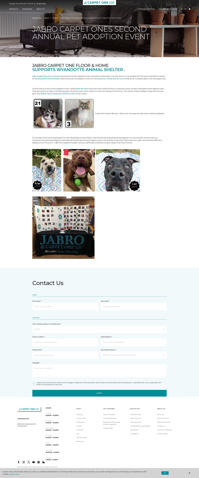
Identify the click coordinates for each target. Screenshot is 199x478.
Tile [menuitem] (77, 434)
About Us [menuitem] (160, 414)
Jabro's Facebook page (59, 91)
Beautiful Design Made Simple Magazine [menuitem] (111, 423)
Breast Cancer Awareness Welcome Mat (58, 94)
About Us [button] (40, 9)
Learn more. (14, 474)
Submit (99, 393)
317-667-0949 (41, 4)
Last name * (105, 301)
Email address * (106, 337)
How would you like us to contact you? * (46, 324)
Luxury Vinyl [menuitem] (81, 418)
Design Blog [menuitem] (107, 428)
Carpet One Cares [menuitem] (163, 422)
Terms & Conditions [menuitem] (164, 430)
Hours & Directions (146, 9)
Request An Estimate (168, 9)
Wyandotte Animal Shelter (49, 79)
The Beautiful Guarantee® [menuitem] (140, 426)
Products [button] (13, 9)
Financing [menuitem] (80, 441)
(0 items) (189, 9)
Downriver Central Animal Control (111, 79)
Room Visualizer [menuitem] (109, 414)
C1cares (55, 18)
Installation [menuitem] (134, 434)
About (46, 18)
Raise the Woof (82, 89)
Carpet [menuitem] (78, 426)
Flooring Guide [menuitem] (135, 422)
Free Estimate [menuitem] (81, 438)
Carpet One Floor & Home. (33, 467)
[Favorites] (186, 9)
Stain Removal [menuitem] (135, 414)
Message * (36, 363)
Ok (165, 473)
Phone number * (38, 337)
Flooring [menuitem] (79, 414)
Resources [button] (27, 9)
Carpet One (36, 18)
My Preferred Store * (108, 350)
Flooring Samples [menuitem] (109, 418)
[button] (182, 9)
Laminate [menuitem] (79, 430)
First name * (36, 301)
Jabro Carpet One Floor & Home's (46, 76)
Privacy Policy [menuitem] (162, 434)
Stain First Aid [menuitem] (135, 418)
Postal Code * (37, 350)
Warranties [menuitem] (134, 430)
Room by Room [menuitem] (163, 418)
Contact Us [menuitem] (161, 426)
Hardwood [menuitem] (80, 422)
